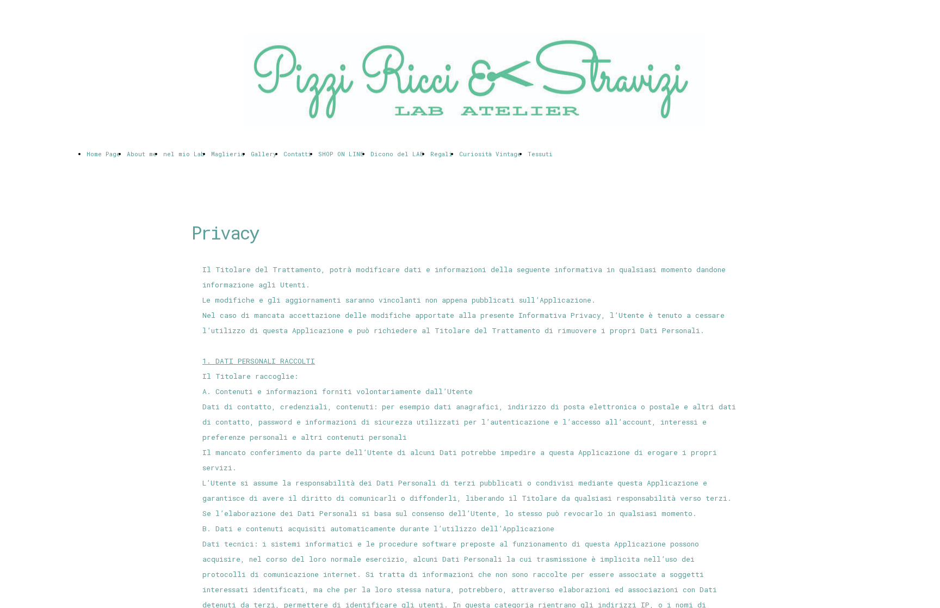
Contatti (297, 154)
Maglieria (227, 154)
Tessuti (540, 154)
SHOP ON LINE (341, 154)
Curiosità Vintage (490, 154)
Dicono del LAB (397, 154)
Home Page (103, 154)
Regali (441, 154)
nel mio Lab (184, 154)
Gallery (264, 154)
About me (142, 154)
